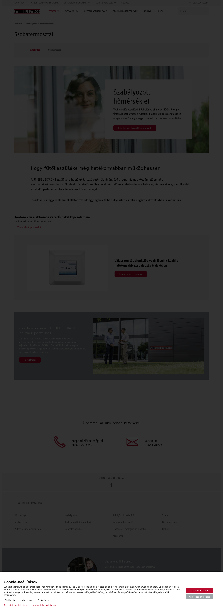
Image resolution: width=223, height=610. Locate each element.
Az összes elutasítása (199, 596)
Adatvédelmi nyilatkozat (44, 605)
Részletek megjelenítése (16, 605)
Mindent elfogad (200, 590)
